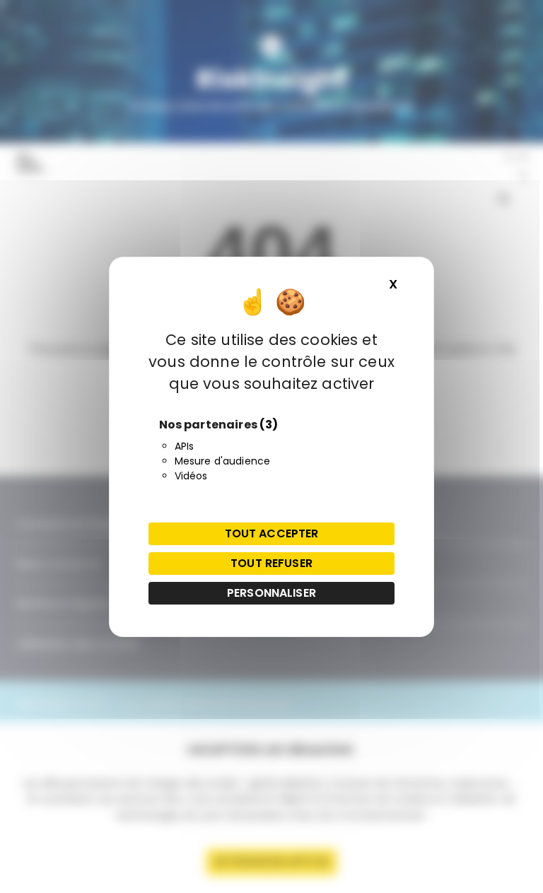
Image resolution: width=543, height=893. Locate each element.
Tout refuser (271, 563)
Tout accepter (272, 533)
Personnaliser (271, 593)
